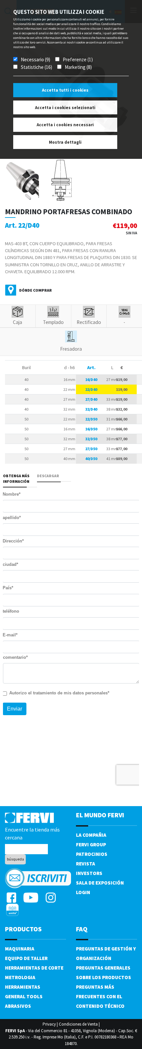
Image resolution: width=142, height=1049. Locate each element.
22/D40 (91, 389)
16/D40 (91, 379)
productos (23, 929)
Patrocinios (91, 854)
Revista (85, 863)
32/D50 (91, 438)
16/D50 (91, 428)
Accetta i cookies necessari (65, 125)
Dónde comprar (35, 290)
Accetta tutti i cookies (65, 90)
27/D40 (91, 399)
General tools (24, 996)
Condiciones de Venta (78, 1024)
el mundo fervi (100, 815)
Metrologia (20, 977)
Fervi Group (91, 844)
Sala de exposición (100, 883)
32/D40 (91, 409)
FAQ (82, 929)
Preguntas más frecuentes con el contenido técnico (100, 996)
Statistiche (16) (36, 67)
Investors (89, 873)
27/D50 (91, 448)
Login (83, 892)
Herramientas (22, 987)
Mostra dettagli (65, 142)
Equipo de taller (26, 958)
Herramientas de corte (34, 968)
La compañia (91, 835)
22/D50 (91, 419)
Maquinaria (19, 949)
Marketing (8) (78, 67)
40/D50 (91, 458)
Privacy (49, 1024)
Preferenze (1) (78, 59)
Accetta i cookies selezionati (65, 107)
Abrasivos (18, 1006)
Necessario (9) (35, 59)
